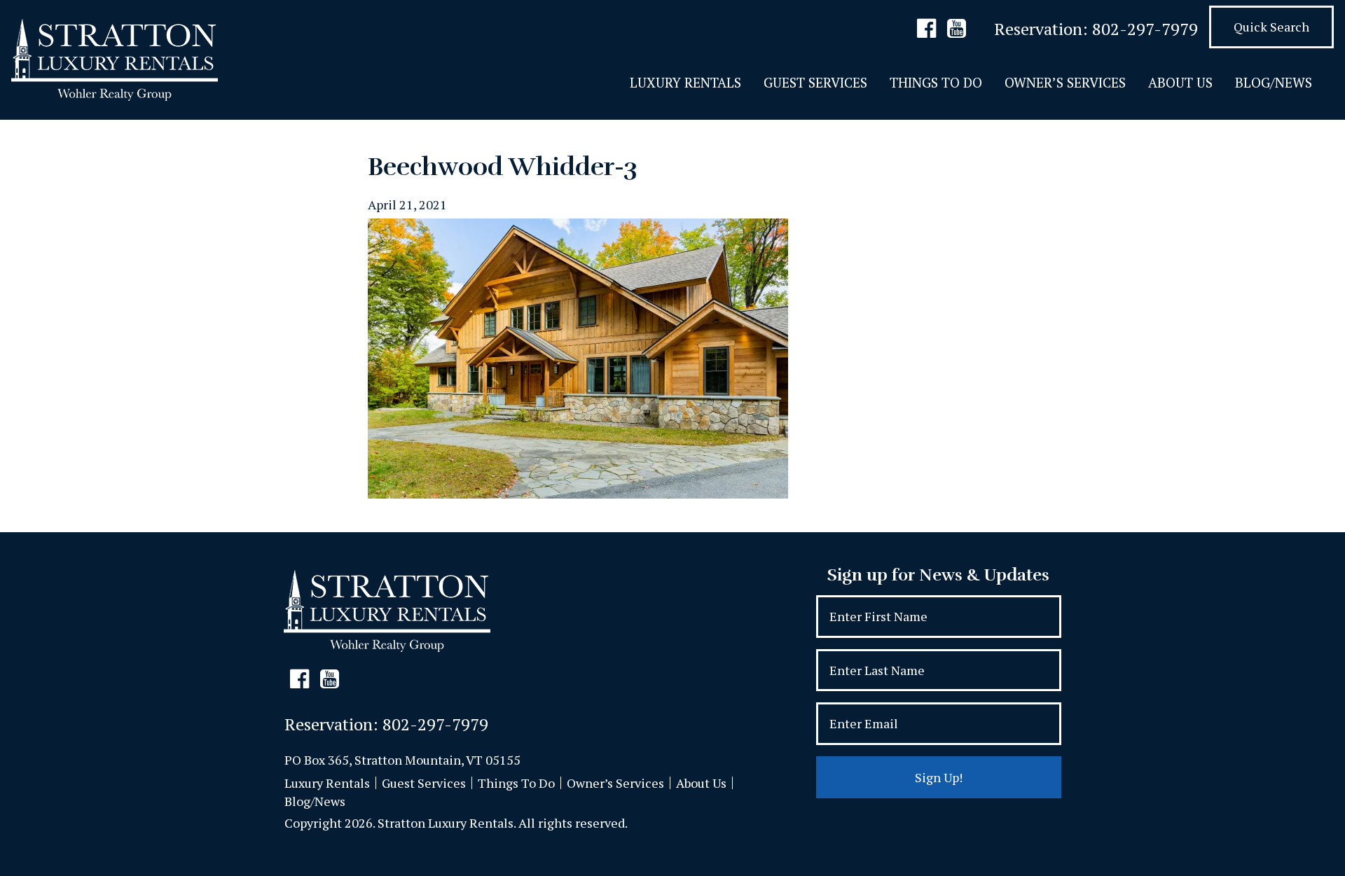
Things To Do (936, 82)
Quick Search (1271, 26)
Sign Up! (939, 777)
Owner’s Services (1065, 82)
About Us (1180, 82)
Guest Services (815, 82)
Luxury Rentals (685, 82)
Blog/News (1273, 82)
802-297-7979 (1145, 29)
